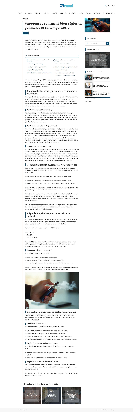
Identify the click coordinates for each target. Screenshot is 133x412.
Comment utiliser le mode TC (63, 64)
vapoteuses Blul (33, 149)
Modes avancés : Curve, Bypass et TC (37, 67)
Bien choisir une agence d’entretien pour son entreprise (100, 85)
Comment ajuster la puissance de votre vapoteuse (39, 73)
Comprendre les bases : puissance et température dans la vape (38, 60)
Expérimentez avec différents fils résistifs (65, 76)
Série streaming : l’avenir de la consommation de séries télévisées (51, 394)
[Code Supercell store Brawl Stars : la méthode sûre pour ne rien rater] (88, 77)
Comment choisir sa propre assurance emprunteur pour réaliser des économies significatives (72, 394)
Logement (97, 59)
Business (95, 83)
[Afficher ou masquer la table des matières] (59, 55)
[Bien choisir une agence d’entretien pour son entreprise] (88, 85)
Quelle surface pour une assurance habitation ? (97, 61)
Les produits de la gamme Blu (36, 70)
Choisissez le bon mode (61, 70)
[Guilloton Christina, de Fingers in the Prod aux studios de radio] (88, 93)
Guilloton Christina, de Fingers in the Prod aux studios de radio (101, 93)
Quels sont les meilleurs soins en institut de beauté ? (32, 395)
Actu (72, 390)
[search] (105, 5)
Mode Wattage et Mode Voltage (36, 64)
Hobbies (52, 391)
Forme (25, 33)
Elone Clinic (88, 101)
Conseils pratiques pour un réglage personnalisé (65, 67)
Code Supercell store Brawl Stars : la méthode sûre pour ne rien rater (101, 78)
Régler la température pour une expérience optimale (64, 60)
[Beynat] (66, 5)
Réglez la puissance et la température (65, 73)
